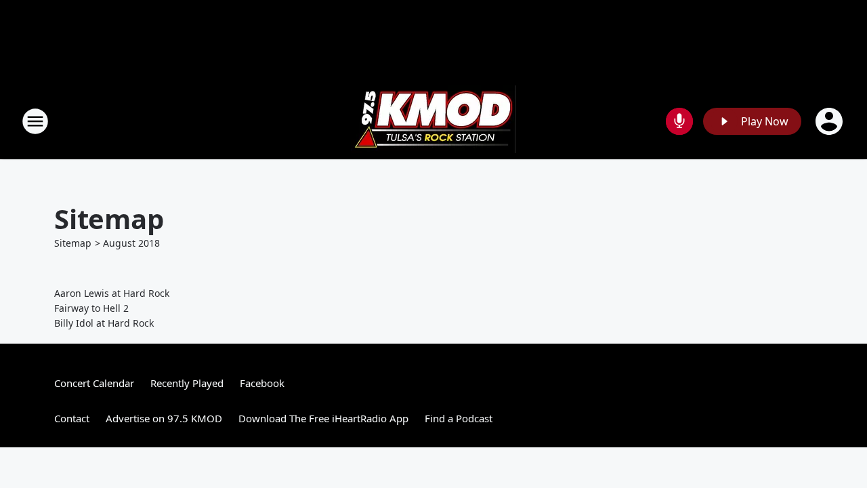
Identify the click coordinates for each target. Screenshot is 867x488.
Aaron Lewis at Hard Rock (111, 293)
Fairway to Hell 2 (91, 308)
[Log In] (830, 121)
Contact (71, 418)
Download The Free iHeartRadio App (323, 418)
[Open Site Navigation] (35, 121)
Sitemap (72, 243)
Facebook (262, 383)
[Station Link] (433, 121)
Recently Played (187, 383)
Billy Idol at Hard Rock (104, 323)
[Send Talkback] (679, 121)
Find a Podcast (458, 418)
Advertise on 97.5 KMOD (164, 418)
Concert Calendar (94, 383)
